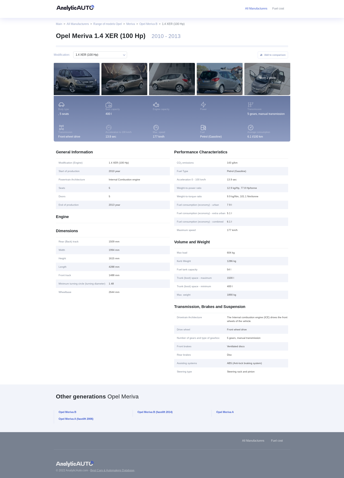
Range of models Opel (107, 23)
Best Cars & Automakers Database (112, 470)
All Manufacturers (78, 23)
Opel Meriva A (225, 412)
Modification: (62, 54)
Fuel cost (278, 8)
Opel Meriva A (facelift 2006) (76, 418)
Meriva (130, 23)
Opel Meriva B (148, 23)
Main (59, 23)
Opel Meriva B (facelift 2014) (155, 412)
